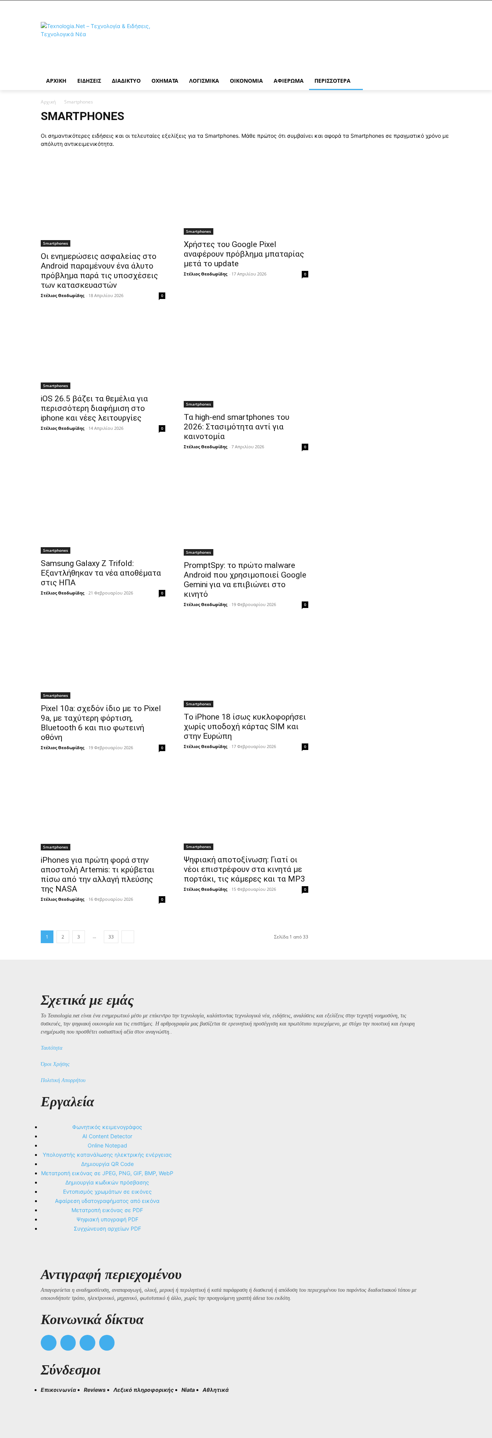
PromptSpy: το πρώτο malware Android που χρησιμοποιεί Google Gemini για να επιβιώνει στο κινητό (245, 580)
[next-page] (127, 936)
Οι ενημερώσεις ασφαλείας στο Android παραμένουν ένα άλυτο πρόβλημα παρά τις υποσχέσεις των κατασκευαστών (99, 271)
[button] (50, 1404)
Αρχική (48, 102)
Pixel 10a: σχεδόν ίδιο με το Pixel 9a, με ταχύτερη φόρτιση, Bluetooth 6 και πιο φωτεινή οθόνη (101, 723)
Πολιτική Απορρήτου (63, 1080)
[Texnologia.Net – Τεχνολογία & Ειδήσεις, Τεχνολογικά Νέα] (102, 43)
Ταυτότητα (51, 1048)
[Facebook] (49, 1343)
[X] (87, 1343)
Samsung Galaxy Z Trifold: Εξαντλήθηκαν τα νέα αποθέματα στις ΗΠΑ (101, 573)
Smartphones (55, 243)
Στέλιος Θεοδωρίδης (62, 295)
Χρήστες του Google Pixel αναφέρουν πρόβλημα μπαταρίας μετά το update (244, 254)
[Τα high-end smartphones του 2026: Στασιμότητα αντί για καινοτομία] (246, 361)
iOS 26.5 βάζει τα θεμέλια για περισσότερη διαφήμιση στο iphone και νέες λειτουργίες (94, 408)
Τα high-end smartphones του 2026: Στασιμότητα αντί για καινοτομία (236, 427)
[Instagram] (68, 1343)
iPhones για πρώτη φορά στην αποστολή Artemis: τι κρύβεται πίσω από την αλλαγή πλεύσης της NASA (98, 874)
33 (111, 937)
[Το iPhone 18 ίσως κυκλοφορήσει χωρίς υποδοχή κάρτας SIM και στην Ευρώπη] (246, 665)
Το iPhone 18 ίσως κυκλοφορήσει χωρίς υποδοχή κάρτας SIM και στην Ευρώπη (245, 726)
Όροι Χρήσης (55, 1064)
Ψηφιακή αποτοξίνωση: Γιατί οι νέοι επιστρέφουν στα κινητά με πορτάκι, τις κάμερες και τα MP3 (244, 869)
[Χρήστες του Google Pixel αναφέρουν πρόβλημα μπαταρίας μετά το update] (246, 195)
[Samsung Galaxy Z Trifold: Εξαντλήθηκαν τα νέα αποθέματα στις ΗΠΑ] (103, 510)
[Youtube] (107, 1343)
